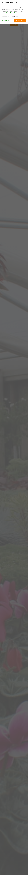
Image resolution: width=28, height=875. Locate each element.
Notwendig (6, 16)
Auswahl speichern (6, 20)
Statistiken (15, 16)
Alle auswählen (20, 20)
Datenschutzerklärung (12, 12)
